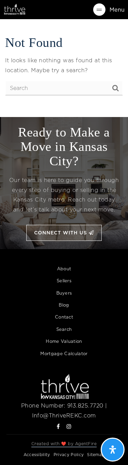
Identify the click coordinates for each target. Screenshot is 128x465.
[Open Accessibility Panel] (113, 450)
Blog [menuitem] (64, 305)
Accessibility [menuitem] (37, 454)
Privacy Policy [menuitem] (69, 454)
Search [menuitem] (64, 329)
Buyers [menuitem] (64, 293)
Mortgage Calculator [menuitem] (63, 353)
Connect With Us (61, 232)
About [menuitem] (64, 269)
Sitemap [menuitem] (95, 454)
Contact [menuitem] (64, 317)
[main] (64, 65)
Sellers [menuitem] (64, 280)
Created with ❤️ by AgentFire (64, 444)
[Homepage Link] (14, 9)
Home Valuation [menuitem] (64, 341)
